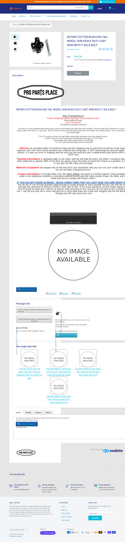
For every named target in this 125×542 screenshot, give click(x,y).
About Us (64, 510)
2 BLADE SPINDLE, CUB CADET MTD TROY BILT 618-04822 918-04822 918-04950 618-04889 (58, 372)
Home (15, 24)
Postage (28, 412)
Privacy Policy (66, 513)
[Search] (90, 7)
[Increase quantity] (87, 66)
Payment (38, 412)
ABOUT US (22, 16)
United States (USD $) (17, 530)
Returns (48, 412)
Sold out (78, 73)
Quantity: (70, 66)
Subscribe (95, 518)
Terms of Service (67, 517)
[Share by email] (111, 49)
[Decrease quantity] (77, 66)
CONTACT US (85, 16)
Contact (18, 412)
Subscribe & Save (108, 2)
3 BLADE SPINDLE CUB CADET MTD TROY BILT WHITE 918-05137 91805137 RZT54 (58, 399)
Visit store (64, 293)
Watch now (76, 293)
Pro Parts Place (73, 50)
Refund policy (66, 520)
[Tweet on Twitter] (107, 49)
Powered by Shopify (15, 536)
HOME (14, 16)
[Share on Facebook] (100, 49)
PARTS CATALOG (35, 16)
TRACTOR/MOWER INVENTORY (56, 16)
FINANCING (74, 16)
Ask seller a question (67, 335)
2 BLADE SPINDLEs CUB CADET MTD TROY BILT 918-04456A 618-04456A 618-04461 (88, 372)
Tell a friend (51, 293)
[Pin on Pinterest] (104, 49)
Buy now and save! (27, 289)
